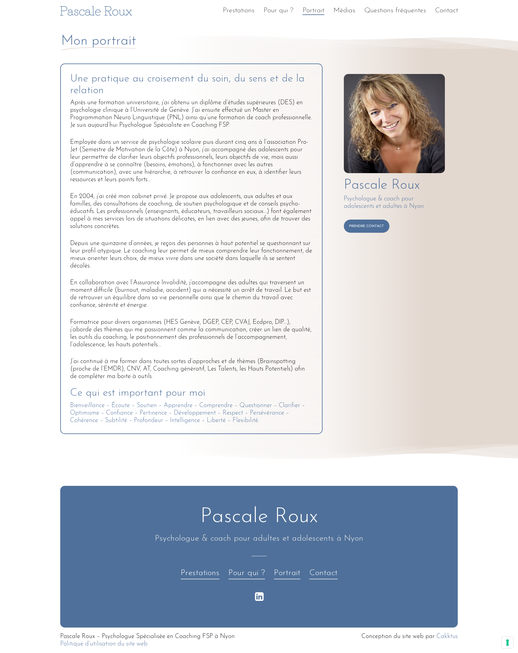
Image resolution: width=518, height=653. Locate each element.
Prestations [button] (200, 573)
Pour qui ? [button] (246, 573)
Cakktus (447, 636)
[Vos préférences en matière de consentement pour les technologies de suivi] (507, 642)
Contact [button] (323, 573)
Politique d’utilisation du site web (103, 644)
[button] (366, 226)
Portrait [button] (287, 573)
